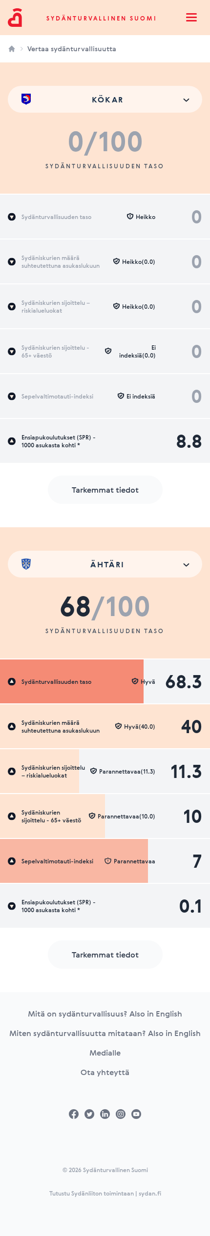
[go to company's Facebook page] (74, 1114)
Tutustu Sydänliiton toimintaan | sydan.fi (105, 1193)
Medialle (105, 1052)
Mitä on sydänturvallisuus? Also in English (105, 1013)
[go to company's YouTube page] (136, 1114)
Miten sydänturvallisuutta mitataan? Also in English (105, 1033)
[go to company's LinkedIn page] (105, 1114)
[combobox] (105, 99)
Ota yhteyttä (105, 1072)
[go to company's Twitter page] (89, 1114)
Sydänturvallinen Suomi (101, 18)
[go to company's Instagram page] (121, 1114)
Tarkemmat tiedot (105, 489)
